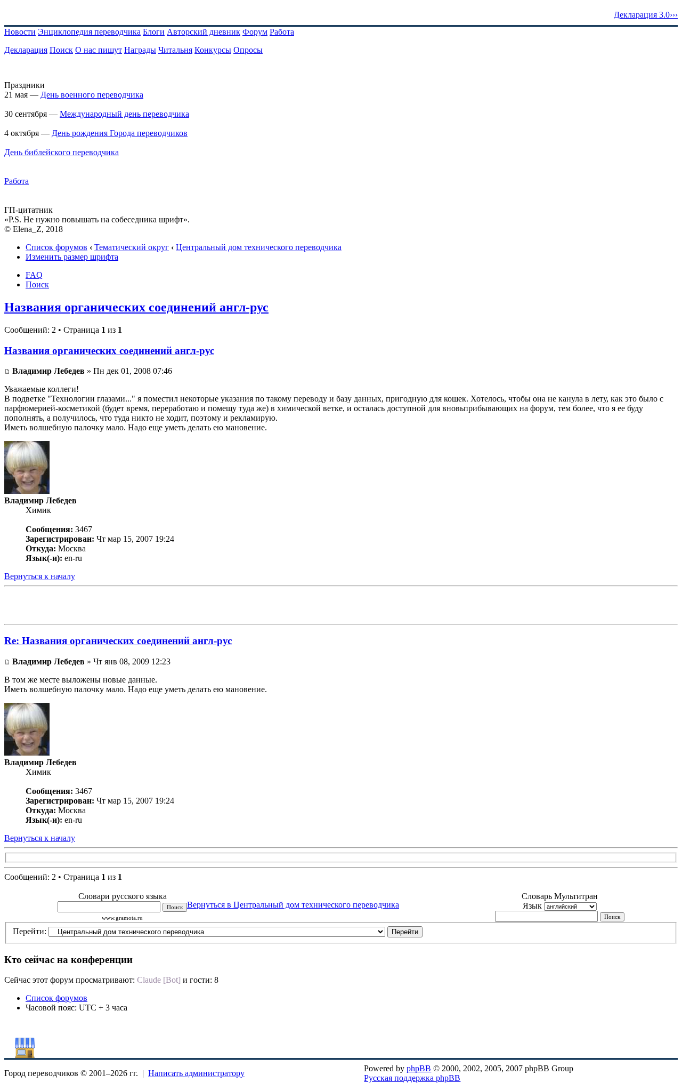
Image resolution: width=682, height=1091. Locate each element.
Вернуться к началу (39, 576)
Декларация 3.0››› (646, 14)
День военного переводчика (91, 94)
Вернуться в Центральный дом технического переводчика (293, 904)
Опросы (248, 49)
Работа (282, 31)
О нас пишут (98, 49)
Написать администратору (196, 1073)
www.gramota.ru (122, 918)
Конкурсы (212, 49)
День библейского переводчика (61, 152)
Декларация (25, 49)
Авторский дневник (203, 31)
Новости (20, 31)
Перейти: (29, 931)
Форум (254, 31)
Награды (140, 49)
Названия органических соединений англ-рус (136, 307)
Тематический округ (131, 247)
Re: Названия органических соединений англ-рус (118, 640)
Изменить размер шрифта (72, 256)
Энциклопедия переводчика (89, 31)
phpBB (419, 1068)
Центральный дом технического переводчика (259, 247)
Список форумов (56, 247)
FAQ (34, 274)
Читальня (175, 49)
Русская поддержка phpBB (412, 1077)
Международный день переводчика (124, 113)
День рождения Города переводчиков (120, 133)
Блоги (154, 31)
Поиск (61, 49)
